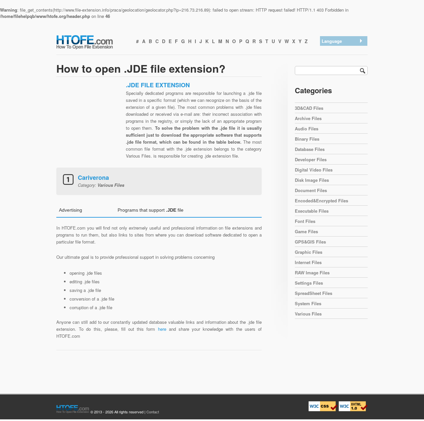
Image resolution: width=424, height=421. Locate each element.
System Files (308, 303)
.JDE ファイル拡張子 (343, 76)
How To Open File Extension (92, 41)
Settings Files (309, 283)
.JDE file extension (341, 50)
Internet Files (308, 262)
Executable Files (312, 211)
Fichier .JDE (335, 93)
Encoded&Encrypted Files (321, 200)
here (162, 329)
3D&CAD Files (309, 108)
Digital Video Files (314, 170)
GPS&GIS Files (310, 242)
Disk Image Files (312, 180)
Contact (152, 411)
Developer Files (311, 159)
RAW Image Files (312, 272)
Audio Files (306, 128)
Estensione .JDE (339, 84)
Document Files (311, 190)
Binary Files (307, 139)
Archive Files (308, 118)
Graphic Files (308, 252)
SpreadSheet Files (313, 293)
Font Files (305, 221)
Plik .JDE (332, 102)
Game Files (306, 231)
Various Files (308, 314)
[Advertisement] (89, 123)
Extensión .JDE (338, 58)
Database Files (310, 149)
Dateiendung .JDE (340, 67)
